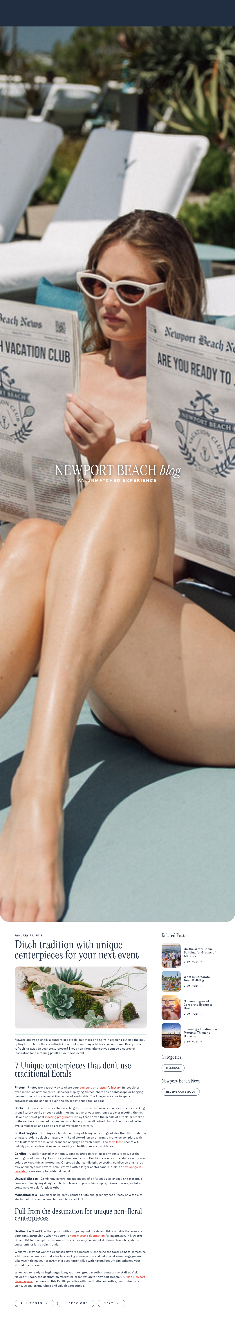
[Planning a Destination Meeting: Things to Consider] (191, 1035)
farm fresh (116, 1142)
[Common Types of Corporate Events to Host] (191, 1007)
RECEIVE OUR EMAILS (180, 1091)
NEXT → (111, 1303)
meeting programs (57, 1117)
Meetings (173, 1067)
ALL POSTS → (34, 1303)
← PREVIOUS (75, 1303)
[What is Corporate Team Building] (191, 981)
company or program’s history (100, 1087)
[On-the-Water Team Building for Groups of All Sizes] (191, 955)
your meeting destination (87, 1235)
